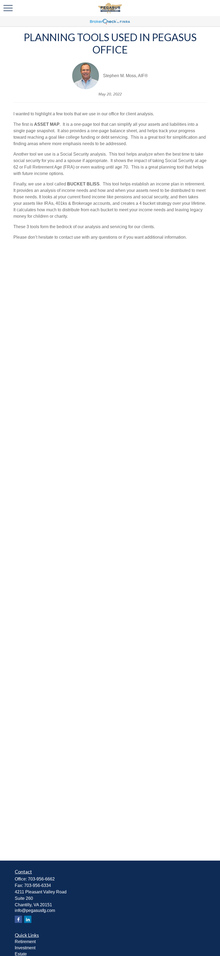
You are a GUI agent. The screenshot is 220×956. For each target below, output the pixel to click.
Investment (25, 948)
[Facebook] (18, 919)
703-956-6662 (41, 879)
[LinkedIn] (27, 919)
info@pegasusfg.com (35, 910)
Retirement (25, 941)
